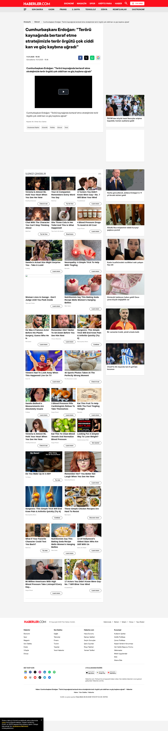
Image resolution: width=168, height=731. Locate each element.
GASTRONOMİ (138, 9)
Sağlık (56, 634)
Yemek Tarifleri (89, 650)
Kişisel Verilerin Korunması (123, 644)
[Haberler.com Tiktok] (40, 678)
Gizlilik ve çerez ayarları (67, 697)
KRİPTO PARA (105, 3)
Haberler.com (89, 630)
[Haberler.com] (35, 622)
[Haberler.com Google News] (25, 672)
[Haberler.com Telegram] (45, 678)
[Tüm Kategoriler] (25, 9)
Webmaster (118, 650)
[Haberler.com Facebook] (30, 672)
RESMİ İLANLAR (120, 9)
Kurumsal (117, 630)
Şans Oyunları (89, 644)
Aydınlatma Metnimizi (20, 726)
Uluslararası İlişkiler (33, 127)
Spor (25, 637)
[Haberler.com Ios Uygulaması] (90, 672)
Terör (66, 127)
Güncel (37, 22)
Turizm (56, 644)
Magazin (27, 640)
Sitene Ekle (118, 660)
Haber (76, 692)
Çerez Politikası (119, 640)
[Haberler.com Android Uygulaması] (101, 672)
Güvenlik (44, 127)
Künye (131, 622)
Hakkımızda (107, 622)
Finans (56, 640)
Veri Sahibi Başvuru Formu (123, 647)
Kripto (26, 647)
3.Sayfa (26, 650)
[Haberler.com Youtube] (35, 678)
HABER (118, 3)
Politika (52, 127)
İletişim (124, 622)
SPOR (92, 3)
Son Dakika (28, 644)
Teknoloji (57, 637)
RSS (115, 657)
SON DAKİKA (37, 9)
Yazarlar (56, 647)
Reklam (116, 622)
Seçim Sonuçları (90, 640)
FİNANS (63, 9)
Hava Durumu (89, 634)
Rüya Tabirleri (89, 647)
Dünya (26, 654)
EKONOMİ (69, 3)
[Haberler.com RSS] (25, 678)
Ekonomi (27, 634)
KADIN (51, 9)
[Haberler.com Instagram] (40, 672)
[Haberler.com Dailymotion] (49, 678)
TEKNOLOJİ (90, 9)
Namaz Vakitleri (89, 637)
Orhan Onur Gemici (40, 121)
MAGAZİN (81, 3)
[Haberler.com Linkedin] (45, 672)
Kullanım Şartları (120, 634)
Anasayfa (27, 22)
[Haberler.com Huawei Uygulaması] (112, 672)
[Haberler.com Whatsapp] (49, 672)
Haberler (27, 630)
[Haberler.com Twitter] (35, 672)
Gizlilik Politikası (119, 637)
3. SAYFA (76, 9)
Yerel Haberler (59, 650)
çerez (4, 722)
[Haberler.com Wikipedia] (30, 678)
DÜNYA (104, 9)
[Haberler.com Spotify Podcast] (54, 672)
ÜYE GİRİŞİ (139, 3)
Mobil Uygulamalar (120, 654)
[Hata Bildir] (79, 697)
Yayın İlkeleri (140, 622)
